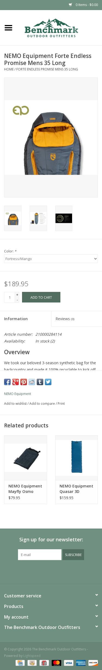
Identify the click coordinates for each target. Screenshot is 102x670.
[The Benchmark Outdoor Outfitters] (59, 27)
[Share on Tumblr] (40, 382)
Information (16, 318)
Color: (10, 251)
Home (9, 69)
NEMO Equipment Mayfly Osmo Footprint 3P (25, 488)
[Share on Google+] (15, 382)
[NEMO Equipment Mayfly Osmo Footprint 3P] (25, 457)
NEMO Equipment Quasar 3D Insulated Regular (76, 488)
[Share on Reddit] (32, 382)
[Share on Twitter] (48, 382)
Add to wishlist (15, 403)
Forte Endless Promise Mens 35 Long (47, 69)
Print (61, 403)
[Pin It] (23, 382)
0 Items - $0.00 (86, 4)
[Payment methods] (20, 662)
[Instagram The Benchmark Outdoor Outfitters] (56, 571)
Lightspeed (32, 655)
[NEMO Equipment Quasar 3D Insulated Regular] (76, 457)
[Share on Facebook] (7, 382)
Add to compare (42, 403)
